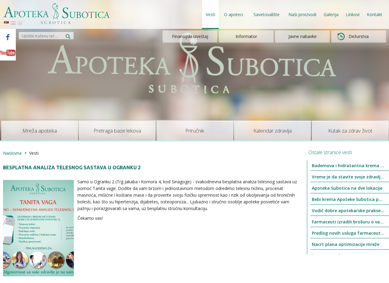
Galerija (331, 14)
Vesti (210, 14)
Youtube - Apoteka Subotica (8, 52)
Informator (246, 36)
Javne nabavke (302, 36)
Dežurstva (359, 36)
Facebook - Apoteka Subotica (8, 37)
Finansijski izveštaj (190, 36)
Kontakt (374, 14)
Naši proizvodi (302, 14)
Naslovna (12, 153)
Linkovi (353, 14)
